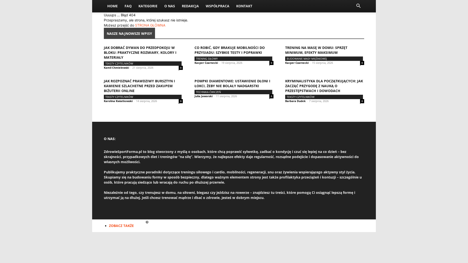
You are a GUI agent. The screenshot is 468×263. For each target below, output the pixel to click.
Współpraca (217, 6)
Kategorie (147, 6)
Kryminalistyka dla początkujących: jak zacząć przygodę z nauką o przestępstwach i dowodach (324, 86)
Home (112, 6)
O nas (169, 6)
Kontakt (244, 6)
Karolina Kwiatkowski (118, 101)
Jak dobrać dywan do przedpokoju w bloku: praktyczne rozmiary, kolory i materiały (140, 52)
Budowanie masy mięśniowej (307, 58)
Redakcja (190, 6)
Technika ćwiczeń (208, 92)
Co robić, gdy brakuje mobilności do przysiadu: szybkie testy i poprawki (230, 50)
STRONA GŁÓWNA (150, 25)
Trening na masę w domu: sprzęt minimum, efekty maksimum (316, 50)
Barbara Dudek (295, 101)
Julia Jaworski (204, 96)
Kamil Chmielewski (116, 67)
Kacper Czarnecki (206, 63)
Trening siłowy (207, 58)
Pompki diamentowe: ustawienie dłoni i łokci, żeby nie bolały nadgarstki (232, 83)
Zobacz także (121, 225)
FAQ (128, 6)
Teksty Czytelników (119, 63)
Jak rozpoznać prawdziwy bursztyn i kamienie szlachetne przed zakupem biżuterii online (139, 86)
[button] (358, 6)
